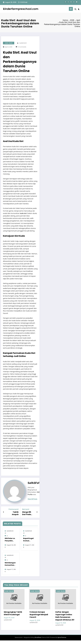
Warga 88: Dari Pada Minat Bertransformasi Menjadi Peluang (28, 513)
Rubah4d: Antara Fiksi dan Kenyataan (70, 613)
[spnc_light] (78, 9)
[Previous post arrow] (3, 512)
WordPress (38, 637)
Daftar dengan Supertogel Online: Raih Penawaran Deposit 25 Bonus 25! (43, 616)
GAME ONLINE (9, 43)
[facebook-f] (65, 2)
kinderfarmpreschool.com (20, 9)
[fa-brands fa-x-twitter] (68, 2)
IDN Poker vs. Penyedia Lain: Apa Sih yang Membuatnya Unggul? (10, 539)
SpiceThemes (62, 637)
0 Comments (22, 47)
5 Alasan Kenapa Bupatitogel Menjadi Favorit (17, 614)
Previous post (14, 509)
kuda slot (23, 213)
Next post (25, 509)
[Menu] (71, 9)
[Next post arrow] (37, 512)
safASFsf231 (23, 43)
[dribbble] (71, 2)
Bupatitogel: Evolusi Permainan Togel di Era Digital (28, 539)
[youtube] (77, 2)
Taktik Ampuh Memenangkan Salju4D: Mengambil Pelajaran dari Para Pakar (12, 513)
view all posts (32, 499)
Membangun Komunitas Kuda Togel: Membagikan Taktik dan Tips (10, 564)
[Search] (75, 9)
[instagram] (74, 2)
